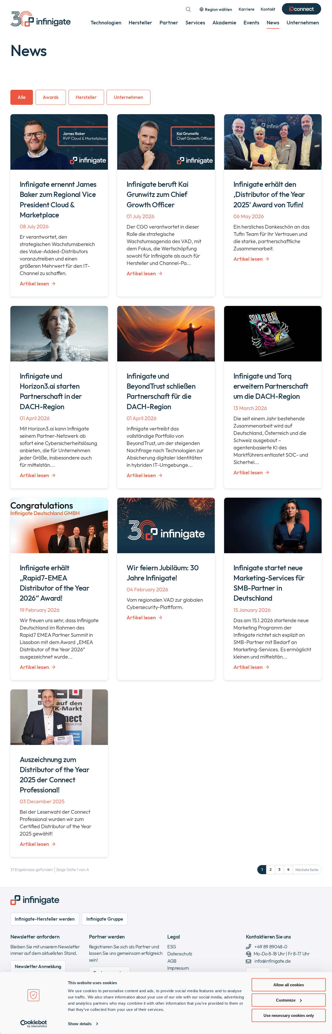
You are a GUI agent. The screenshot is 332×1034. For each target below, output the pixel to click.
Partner (169, 22)
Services (195, 22)
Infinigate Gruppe (104, 919)
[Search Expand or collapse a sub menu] (188, 9)
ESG (171, 947)
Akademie (224, 22)
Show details (80, 1024)
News (273, 22)
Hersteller (140, 22)
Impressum (178, 968)
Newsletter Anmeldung (38, 966)
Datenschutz (179, 954)
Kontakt (268, 9)
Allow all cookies (288, 985)
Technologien (106, 22)
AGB (171, 961)
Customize (285, 1000)
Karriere (246, 9)
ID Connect (301, 9)
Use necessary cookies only (289, 1015)
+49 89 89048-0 (271, 947)
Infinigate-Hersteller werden (45, 919)
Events (251, 22)
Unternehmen (303, 22)
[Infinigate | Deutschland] (40, 18)
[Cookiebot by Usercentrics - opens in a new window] (33, 1024)
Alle (22, 97)
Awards (51, 97)
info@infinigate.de (272, 961)
